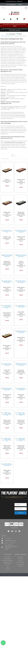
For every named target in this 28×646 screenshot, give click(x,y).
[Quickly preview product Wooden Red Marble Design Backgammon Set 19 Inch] (25, 365)
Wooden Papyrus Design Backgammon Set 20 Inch (21, 339)
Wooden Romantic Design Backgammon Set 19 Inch (7, 396)
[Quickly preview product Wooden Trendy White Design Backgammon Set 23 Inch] (25, 440)
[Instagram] (15, 531)
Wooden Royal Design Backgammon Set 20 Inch (21, 396)
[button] (4, 19)
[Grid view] (12, 155)
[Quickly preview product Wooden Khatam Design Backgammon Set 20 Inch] (25, 282)
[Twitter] (12, 531)
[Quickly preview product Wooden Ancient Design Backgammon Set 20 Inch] (25, 167)
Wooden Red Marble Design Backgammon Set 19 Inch (21, 372)
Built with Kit (20, 516)
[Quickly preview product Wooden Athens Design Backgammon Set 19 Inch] (11, 199)
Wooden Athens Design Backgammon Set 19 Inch (7, 214)
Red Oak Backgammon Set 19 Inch (7, 181)
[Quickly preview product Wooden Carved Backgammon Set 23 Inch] (11, 232)
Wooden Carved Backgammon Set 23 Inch (7, 238)
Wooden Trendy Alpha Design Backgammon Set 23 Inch (7, 422)
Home (2, 35)
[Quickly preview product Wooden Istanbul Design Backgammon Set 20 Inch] (11, 282)
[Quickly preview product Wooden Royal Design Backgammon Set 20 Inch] (25, 390)
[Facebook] (8, 531)
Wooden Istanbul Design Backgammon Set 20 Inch (7, 289)
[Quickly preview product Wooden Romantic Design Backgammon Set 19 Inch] (11, 390)
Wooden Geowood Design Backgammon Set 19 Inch (21, 239)
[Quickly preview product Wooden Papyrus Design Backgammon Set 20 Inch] (25, 332)
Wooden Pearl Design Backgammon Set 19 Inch (7, 372)
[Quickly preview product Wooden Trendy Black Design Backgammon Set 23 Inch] (11, 440)
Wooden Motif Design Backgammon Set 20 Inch (21, 314)
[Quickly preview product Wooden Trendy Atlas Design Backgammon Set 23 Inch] (25, 414)
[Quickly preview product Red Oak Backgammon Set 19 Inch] (11, 167)
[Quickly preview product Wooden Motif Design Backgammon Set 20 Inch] (25, 307)
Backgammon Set (9, 35)
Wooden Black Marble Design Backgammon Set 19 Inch (21, 214)
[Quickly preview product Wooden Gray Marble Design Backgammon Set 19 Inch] (11, 256)
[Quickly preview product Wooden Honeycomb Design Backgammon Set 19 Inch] (25, 256)
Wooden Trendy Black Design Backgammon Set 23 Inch (7, 447)
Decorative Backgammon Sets (7, 178)
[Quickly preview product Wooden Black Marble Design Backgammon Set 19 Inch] (25, 199)
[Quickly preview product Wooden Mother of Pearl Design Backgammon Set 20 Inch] (11, 307)
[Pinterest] (19, 531)
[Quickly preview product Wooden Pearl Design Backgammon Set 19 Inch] (11, 365)
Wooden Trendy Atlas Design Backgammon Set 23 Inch (21, 422)
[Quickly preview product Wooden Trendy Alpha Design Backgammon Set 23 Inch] (11, 414)
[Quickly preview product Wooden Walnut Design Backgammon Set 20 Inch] (11, 465)
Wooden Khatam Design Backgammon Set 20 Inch (21, 289)
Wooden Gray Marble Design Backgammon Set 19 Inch (7, 263)
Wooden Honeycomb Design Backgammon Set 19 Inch (21, 264)
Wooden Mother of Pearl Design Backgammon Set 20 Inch (7, 315)
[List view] (15, 155)
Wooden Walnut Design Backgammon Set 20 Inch (7, 472)
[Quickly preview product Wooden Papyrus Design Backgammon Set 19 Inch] (11, 332)
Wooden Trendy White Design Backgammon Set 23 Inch (21, 447)
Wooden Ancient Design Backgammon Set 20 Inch (21, 181)
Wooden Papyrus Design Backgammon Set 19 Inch (7, 347)
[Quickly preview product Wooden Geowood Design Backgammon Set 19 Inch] (25, 232)
